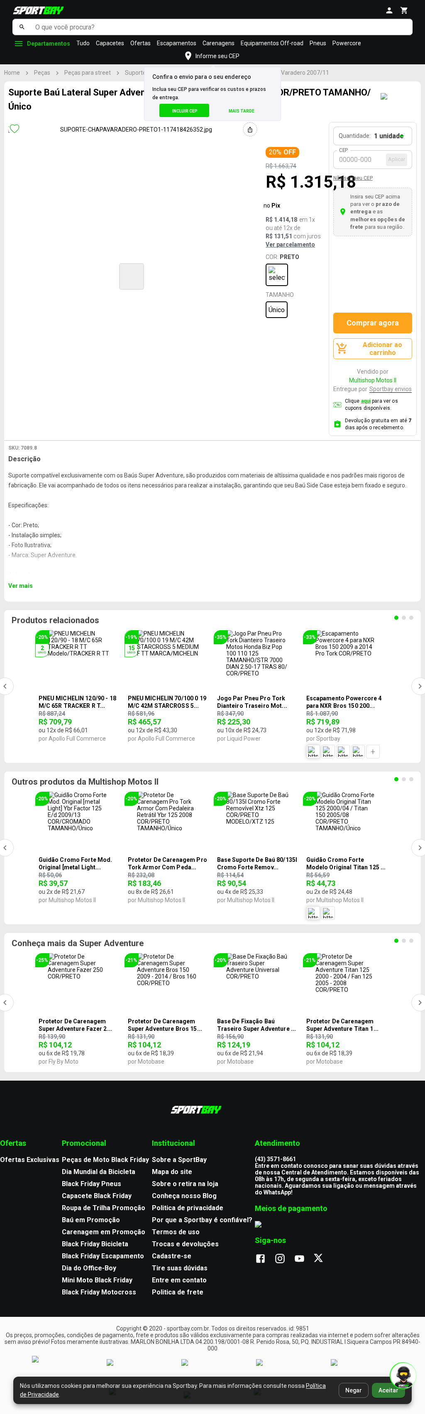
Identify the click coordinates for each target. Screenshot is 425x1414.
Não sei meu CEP (353, 178)
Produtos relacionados (55, 620)
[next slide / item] (253, 275)
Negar (353, 1390)
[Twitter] (323, 1259)
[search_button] (21, 27)
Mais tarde (241, 111)
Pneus (318, 43)
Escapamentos (176, 43)
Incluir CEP (185, 111)
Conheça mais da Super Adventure (78, 943)
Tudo (83, 43)
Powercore (346, 43)
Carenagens (218, 43)
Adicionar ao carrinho (382, 349)
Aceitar (388, 1390)
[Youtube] (303, 1259)
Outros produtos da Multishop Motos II (85, 782)
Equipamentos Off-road (272, 43)
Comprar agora (373, 322)
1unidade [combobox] (389, 136)
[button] (131, 276)
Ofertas (140, 43)
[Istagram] (284, 1259)
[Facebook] (264, 1259)
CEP (344, 150)
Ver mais (20, 585)
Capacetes (110, 43)
